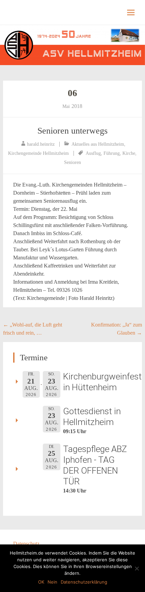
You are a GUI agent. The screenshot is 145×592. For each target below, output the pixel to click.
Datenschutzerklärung (84, 582)
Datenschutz (26, 543)
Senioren (72, 162)
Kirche (128, 153)
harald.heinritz (41, 144)
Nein (52, 582)
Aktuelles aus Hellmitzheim (97, 144)
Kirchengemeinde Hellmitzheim (38, 153)
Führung (112, 153)
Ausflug (93, 153)
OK (41, 582)
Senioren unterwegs (72, 131)
